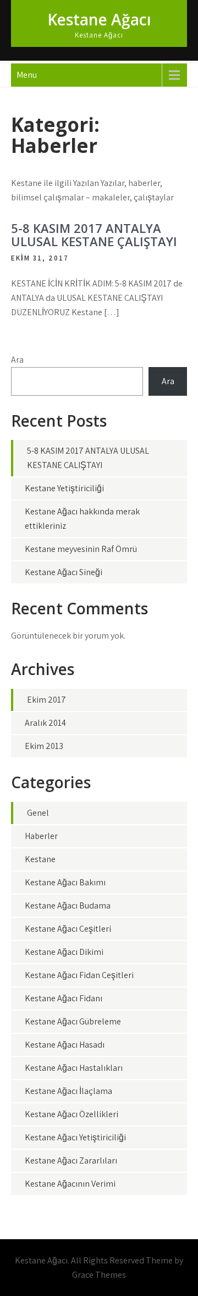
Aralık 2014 (45, 723)
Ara (17, 359)
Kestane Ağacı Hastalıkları (74, 1068)
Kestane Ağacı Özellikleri (71, 1114)
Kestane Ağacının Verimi (70, 1183)
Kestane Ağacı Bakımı (65, 882)
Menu (26, 75)
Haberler (41, 836)
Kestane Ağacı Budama (68, 905)
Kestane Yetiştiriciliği (64, 488)
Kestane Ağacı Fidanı (63, 998)
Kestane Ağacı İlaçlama (68, 1091)
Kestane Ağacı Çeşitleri (68, 928)
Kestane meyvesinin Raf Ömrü (81, 549)
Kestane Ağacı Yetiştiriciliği (75, 1137)
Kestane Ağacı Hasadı (65, 1044)
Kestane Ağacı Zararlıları (71, 1160)
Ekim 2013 (44, 746)
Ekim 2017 (46, 699)
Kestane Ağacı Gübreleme (73, 1021)
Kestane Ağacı (99, 19)
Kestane (40, 859)
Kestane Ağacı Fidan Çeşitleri (79, 975)
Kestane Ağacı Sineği (63, 572)
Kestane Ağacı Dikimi (64, 952)
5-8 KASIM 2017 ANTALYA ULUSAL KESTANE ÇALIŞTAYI (94, 234)
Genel (38, 813)
